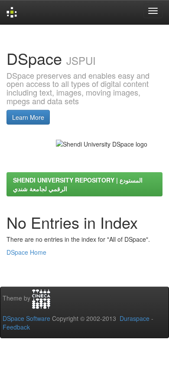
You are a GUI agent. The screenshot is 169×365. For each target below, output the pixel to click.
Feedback (16, 327)
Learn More (28, 117)
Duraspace (135, 318)
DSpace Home (26, 252)
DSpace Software (26, 318)
